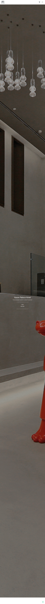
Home (16, 294)
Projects (20, 294)
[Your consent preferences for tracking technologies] (43, 602)
